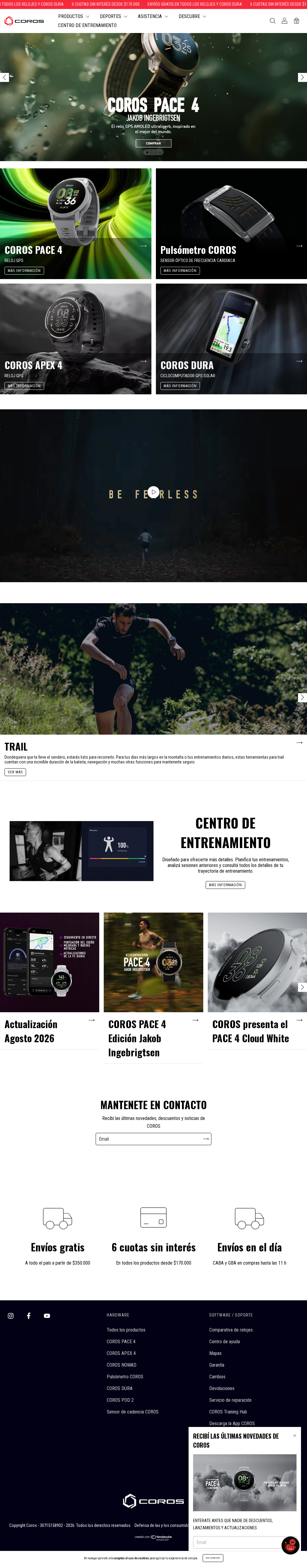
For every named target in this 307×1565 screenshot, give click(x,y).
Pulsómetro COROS (125, 1377)
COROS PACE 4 (121, 1341)
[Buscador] (273, 21)
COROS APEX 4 (121, 1353)
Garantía (216, 1365)
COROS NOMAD (121, 1365)
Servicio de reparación (230, 1400)
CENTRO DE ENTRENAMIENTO (87, 25)
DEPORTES (111, 16)
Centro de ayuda (224, 1341)
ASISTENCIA (150, 16)
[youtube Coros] (47, 1316)
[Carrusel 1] (153, 80)
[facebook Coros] (29, 1316)
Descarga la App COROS (232, 1423)
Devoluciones (221, 1388)
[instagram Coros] (11, 1316)
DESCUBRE (190, 16)
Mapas (215, 1353)
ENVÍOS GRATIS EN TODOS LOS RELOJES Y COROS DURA (138, 4)
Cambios (217, 1377)
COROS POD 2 (120, 1400)
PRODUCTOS (71, 16)
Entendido (213, 1558)
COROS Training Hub (228, 1412)
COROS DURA (120, 1388)
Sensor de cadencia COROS (133, 1412)
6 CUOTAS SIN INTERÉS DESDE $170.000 (49, 4)
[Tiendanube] (153, 1539)
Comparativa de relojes (231, 1330)
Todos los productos (126, 1330)
